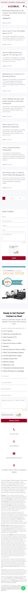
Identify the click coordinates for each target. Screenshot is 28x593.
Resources (17, 485)
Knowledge (4, 187)
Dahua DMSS (15, 484)
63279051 (5, 2)
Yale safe (6, 566)
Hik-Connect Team (18, 482)
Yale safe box (8, 582)
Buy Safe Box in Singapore (6, 587)
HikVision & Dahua (9, 528)
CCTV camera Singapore (7, 505)
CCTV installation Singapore (17, 577)
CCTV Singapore (18, 518)
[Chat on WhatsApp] (23, 588)
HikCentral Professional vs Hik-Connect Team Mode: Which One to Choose (14, 13)
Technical (4, 23)
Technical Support (6, 480)
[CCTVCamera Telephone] (14, 429)
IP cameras (14, 531)
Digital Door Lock (15, 580)
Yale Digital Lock (16, 581)
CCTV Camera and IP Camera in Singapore (19, 586)
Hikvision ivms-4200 (6, 484)
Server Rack (14, 582)
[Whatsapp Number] (14, 441)
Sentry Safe (10, 566)
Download (23, 480)
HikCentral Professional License (11, 589)
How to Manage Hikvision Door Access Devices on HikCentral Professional (13, 101)
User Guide (4, 44)
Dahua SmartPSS (8, 485)
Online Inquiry (21, 2)
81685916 (12, 2)
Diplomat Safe (16, 566)
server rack (4, 569)
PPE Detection (22, 492)
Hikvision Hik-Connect (7, 482)
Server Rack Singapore (15, 587)
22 (20, 198)
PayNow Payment (9, 490)
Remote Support (15, 480)
